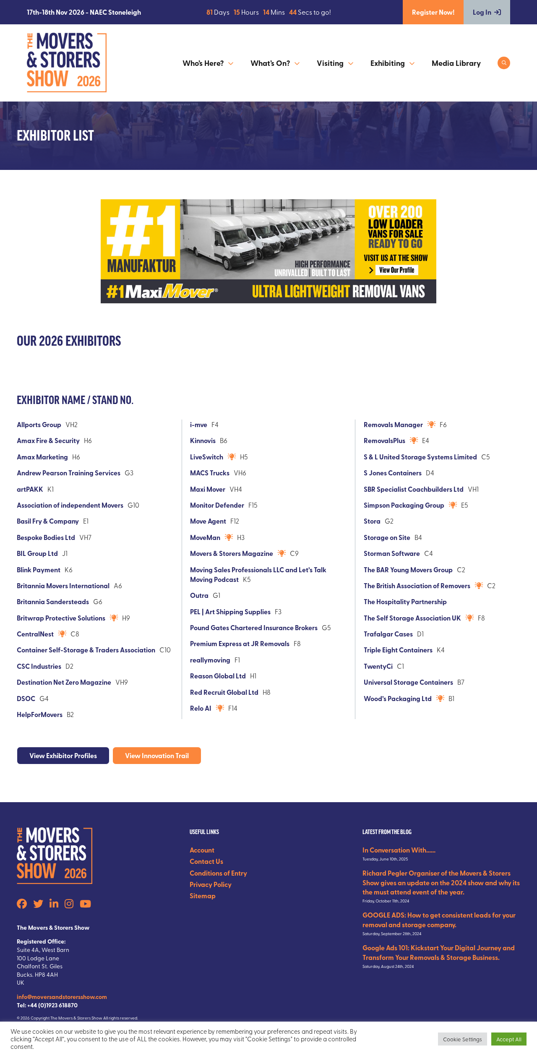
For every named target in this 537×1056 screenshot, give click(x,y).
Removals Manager (393, 424)
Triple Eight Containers (398, 649)
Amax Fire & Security (48, 440)
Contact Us (206, 861)
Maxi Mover (207, 489)
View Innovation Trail (157, 755)
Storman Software (392, 553)
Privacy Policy (211, 884)
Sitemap (203, 895)
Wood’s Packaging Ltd (398, 698)
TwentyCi (378, 666)
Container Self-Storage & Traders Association (86, 649)
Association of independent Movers (70, 505)
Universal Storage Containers (408, 682)
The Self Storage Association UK (412, 618)
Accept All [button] (508, 1039)
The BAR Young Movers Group (408, 569)
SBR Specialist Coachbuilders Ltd (414, 489)
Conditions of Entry (218, 873)
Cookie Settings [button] (462, 1039)
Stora (372, 521)
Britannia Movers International (63, 585)
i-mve (198, 424)
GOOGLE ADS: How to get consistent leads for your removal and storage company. (439, 919)
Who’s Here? (203, 62)
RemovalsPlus (384, 440)
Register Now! (433, 12)
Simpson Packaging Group (404, 505)
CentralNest (35, 634)
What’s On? (270, 62)
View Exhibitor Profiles (63, 755)
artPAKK (30, 489)
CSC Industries (39, 666)
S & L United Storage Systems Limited (420, 457)
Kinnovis (203, 440)
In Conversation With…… (398, 850)
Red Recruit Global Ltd (224, 692)
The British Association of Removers (417, 585)
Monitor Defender (217, 505)
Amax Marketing (42, 457)
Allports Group (39, 424)
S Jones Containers (393, 472)
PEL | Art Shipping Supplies (230, 611)
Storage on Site (387, 537)
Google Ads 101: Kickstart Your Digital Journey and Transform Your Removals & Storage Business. (438, 952)
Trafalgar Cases (388, 634)
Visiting (330, 62)
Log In (482, 12)
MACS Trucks (209, 472)
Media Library (456, 62)
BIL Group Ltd (37, 553)
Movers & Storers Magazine (231, 553)
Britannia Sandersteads (53, 601)
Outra (199, 595)
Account (202, 850)
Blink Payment (38, 569)
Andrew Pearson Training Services (68, 472)
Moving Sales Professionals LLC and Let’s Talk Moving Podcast (258, 574)
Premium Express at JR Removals (239, 643)
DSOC (26, 698)
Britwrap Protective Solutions (61, 618)
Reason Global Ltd (218, 676)
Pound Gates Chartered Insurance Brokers (254, 627)
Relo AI (200, 708)
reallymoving (210, 660)
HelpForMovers (40, 714)
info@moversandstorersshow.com (62, 996)
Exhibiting (387, 62)
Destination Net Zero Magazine (64, 682)
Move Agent (208, 521)
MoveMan (205, 537)
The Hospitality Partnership (405, 601)
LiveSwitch (206, 457)
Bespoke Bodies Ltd (46, 537)
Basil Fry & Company (48, 521)
